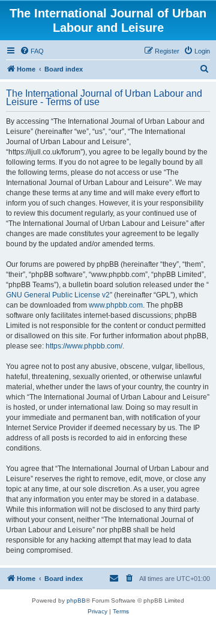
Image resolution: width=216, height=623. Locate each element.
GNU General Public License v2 (58, 295)
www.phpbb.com (116, 305)
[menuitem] (32, 51)
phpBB (76, 600)
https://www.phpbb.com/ (84, 346)
